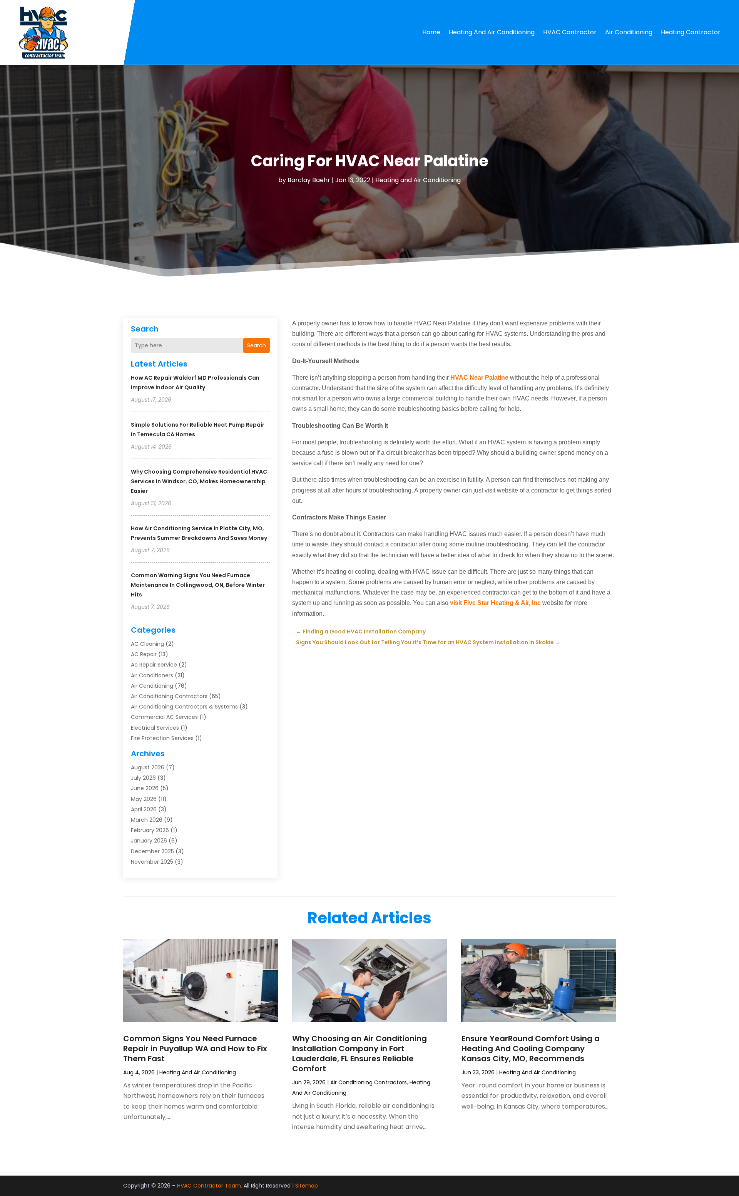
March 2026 (146, 820)
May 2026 (144, 799)
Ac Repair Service (154, 664)
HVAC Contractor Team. (209, 1185)
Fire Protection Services (162, 738)
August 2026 (147, 767)
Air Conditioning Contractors (169, 696)
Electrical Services (155, 728)
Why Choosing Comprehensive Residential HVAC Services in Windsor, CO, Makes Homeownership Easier (199, 481)
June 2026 (145, 788)
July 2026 (143, 778)
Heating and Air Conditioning (492, 32)
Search (256, 345)
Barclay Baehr (309, 180)
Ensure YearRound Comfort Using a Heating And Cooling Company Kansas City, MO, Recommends (530, 1048)
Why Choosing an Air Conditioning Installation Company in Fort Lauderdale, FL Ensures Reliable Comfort (359, 1053)
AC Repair (144, 654)
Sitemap (306, 1185)
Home (431, 32)
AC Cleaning (147, 644)
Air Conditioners (152, 675)
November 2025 (152, 862)
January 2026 (149, 840)
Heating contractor (691, 32)
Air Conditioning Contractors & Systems (184, 706)
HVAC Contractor (570, 32)
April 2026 (144, 809)
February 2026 (150, 830)
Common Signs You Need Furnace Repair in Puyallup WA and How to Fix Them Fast (195, 1048)
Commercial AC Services (164, 717)
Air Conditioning (628, 32)
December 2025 (152, 851)
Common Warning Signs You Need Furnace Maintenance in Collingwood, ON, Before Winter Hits (198, 584)
